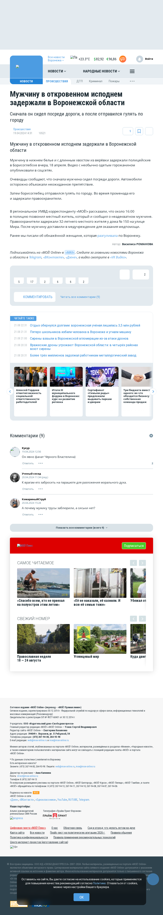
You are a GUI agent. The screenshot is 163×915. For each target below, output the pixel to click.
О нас (54, 827)
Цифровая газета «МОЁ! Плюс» (28, 827)
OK (82, 897)
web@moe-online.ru (37, 740)
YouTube (62, 799)
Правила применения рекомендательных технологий (84, 837)
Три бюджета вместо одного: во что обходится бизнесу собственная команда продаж (137, 396)
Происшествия (57, 81)
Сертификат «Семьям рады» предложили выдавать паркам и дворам (100, 396)
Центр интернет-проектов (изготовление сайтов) (39, 842)
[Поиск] (146, 71)
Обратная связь (72, 827)
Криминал (95, 81)
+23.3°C (84, 59)
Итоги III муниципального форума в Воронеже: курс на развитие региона (66, 396)
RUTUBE (73, 799)
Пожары (114, 81)
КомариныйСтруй (34, 499)
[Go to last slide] (10, 391)
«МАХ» (69, 252)
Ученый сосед (31, 473)
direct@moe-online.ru (27, 776)
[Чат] (153, 879)
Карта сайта (17, 832)
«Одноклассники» (45, 799)
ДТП (80, 81)
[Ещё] (132, 72)
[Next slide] (152, 391)
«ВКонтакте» (53, 257)
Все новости (37, 832)
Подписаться (134, 546)
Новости (56, 71)
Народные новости (100, 71)
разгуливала (107, 235)
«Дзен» (14, 799)
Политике (99, 883)
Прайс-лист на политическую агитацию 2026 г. (77, 832)
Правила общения (121, 832)
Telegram (35, 257)
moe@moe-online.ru (59, 740)
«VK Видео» (118, 257)
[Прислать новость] (122, 59)
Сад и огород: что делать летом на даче (111, 827)
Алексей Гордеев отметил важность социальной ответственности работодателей (28, 396)
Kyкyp (26, 448)
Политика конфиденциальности (29, 837)
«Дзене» (71, 257)
